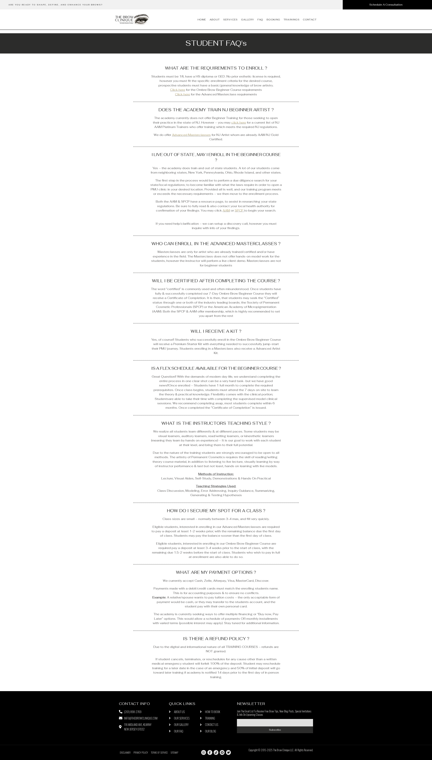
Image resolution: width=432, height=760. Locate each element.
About (215, 19)
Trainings (292, 19)
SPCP (239, 210)
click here (238, 122)
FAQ (260, 19)
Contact (310, 19)
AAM (226, 210)
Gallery (247, 19)
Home (202, 19)
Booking (273, 19)
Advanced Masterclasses (191, 135)
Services (230, 19)
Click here (177, 90)
